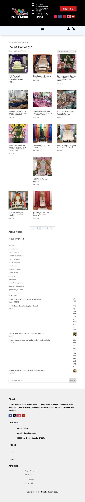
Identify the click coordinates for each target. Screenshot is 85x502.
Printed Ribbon (14, 262)
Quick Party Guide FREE (17, 290)
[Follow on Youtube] (73, 16)
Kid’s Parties (13, 266)
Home (11, 42)
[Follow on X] (14, 415)
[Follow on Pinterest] (64, 16)
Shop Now (68, 9)
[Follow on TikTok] (69, 16)
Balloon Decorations (16, 256)
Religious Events (15, 269)
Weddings (12, 279)
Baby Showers (14, 252)
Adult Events (13, 249)
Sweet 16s (12, 276)
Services (13, 459)
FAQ (12, 451)
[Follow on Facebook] (60, 16)
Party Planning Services (17, 283)
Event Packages (19, 42)
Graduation (13, 245)
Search (72, 380)
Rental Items (13, 273)
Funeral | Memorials (16, 286)
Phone (38, 11)
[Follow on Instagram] (55, 16)
